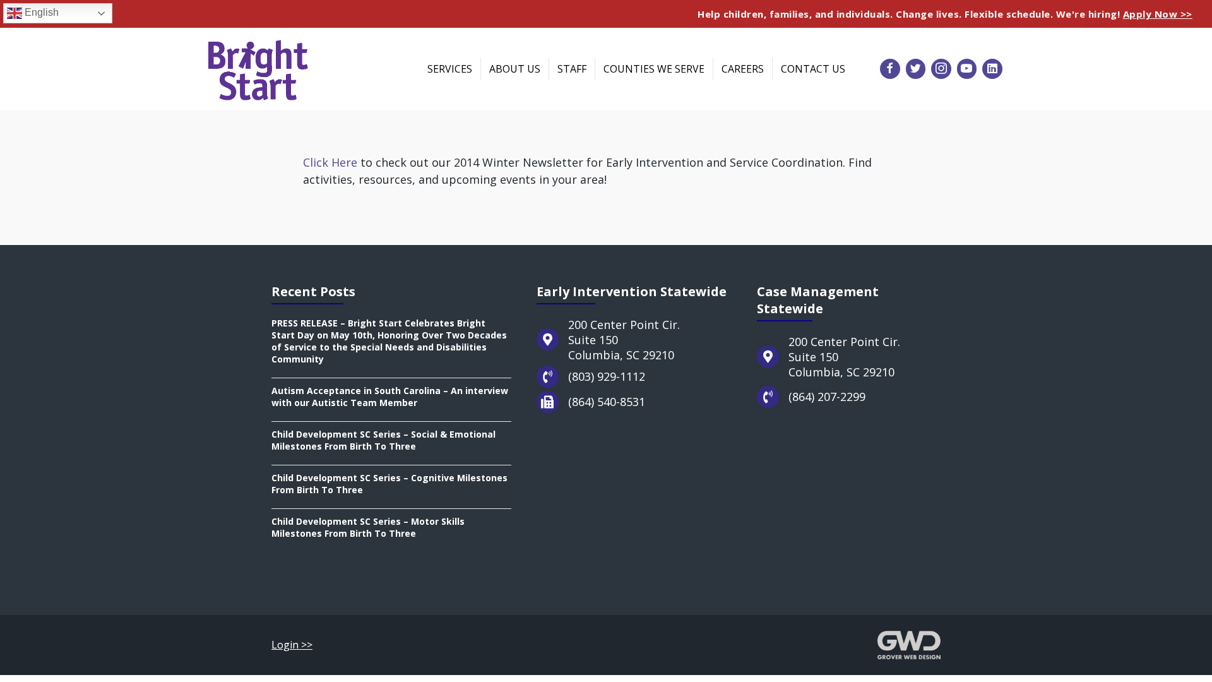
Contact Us (813, 69)
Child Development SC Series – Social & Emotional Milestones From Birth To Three (383, 440)
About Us (514, 69)
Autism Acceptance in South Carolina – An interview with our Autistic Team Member (389, 397)
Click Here (330, 162)
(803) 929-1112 (606, 376)
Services (449, 69)
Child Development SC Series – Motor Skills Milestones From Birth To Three (368, 527)
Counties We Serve (653, 69)
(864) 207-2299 (826, 396)
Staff (571, 69)
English (40, 12)
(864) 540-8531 (606, 401)
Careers (743, 69)
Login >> (291, 645)
